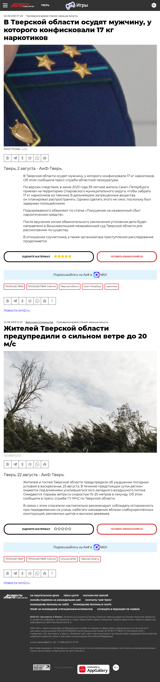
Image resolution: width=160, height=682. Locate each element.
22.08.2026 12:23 (13, 322)
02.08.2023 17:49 (13, 15)
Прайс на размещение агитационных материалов (61, 609)
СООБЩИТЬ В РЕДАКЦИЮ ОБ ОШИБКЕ (118, 609)
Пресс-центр (71, 595)
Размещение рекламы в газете (92, 604)
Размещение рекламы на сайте (49, 604)
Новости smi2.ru (17, 310)
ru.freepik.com (12, 455)
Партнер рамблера (63, 667)
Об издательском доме (44, 595)
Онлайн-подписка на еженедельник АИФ (55, 600)
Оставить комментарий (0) (127, 256)
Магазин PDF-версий (95, 595)
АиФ (24, 148)
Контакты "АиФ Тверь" (98, 600)
